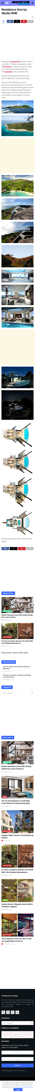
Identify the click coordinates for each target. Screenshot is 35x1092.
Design (5, 900)
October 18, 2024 (9, 944)
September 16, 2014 (9, 679)
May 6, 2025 (8, 840)
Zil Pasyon (7, 67)
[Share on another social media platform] (31, 21)
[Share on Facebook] (10, 21)
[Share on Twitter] (17, 21)
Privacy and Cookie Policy (24, 1087)
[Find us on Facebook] (3, 1012)
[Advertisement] (17, 42)
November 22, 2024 (7, 909)
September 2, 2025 (7, 806)
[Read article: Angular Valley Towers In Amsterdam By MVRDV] (17, 821)
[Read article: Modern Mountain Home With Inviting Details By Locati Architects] (17, 605)
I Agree (18, 1089)
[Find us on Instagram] (12, 1012)
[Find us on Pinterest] (17, 1012)
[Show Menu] (2, 3)
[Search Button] (33, 3)
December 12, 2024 (7, 646)
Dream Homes (7, 611)
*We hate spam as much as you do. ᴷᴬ (13, 1070)
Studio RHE (15, 61)
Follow (18, 1034)
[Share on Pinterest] (24, 21)
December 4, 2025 (6, 620)
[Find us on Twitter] (8, 1012)
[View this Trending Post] (2, 840)
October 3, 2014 (8, 671)
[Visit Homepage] (21, 3)
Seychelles (8, 72)
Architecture (7, 637)
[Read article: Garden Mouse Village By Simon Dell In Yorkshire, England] (17, 890)
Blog (4, 796)
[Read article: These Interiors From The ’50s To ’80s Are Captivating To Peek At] (17, 925)
